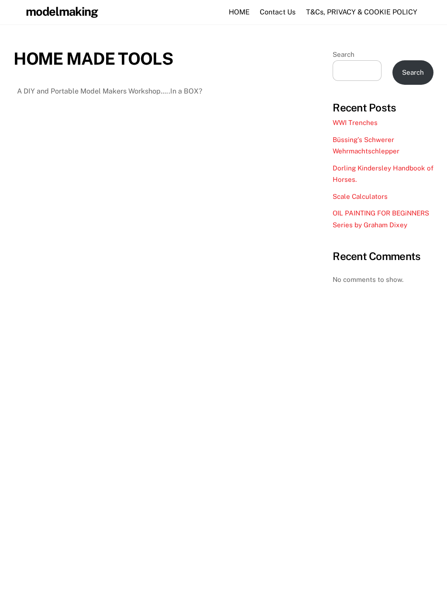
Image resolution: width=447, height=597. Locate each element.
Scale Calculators (360, 196)
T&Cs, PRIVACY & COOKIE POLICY (361, 12)
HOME (239, 12)
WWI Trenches (355, 122)
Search (343, 54)
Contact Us (278, 12)
